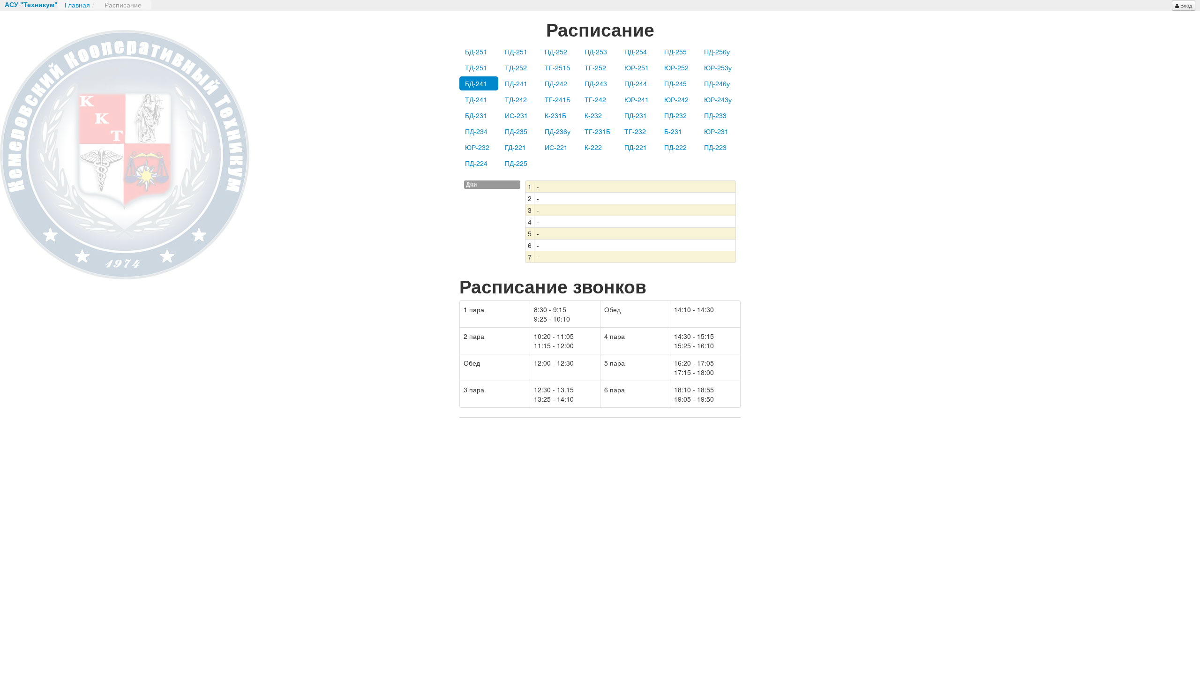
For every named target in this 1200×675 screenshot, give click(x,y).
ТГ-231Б (597, 131)
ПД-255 (675, 51)
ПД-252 (556, 51)
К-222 (593, 147)
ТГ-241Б (557, 99)
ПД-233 (715, 115)
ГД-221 (515, 147)
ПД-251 (516, 51)
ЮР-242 (676, 99)
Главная (77, 4)
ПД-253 (596, 51)
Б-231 (673, 131)
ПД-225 (516, 163)
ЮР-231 (716, 131)
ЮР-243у (718, 99)
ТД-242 (516, 99)
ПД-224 (476, 163)
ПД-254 (635, 51)
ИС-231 (516, 115)
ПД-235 (516, 131)
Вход (1186, 5)
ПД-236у (557, 131)
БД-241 (476, 83)
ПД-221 (635, 147)
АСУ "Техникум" (31, 4)
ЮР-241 (636, 99)
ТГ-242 (595, 99)
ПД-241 (516, 83)
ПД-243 (596, 83)
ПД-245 (675, 83)
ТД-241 (476, 99)
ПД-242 (556, 83)
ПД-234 (476, 131)
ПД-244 (635, 83)
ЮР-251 (636, 67)
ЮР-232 (477, 147)
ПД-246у (717, 83)
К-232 (593, 115)
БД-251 (476, 51)
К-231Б (555, 115)
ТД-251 (476, 67)
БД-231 (476, 115)
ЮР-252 (676, 67)
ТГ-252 (595, 67)
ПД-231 (635, 115)
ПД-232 (675, 115)
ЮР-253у (718, 67)
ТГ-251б (557, 67)
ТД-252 (516, 67)
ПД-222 (675, 147)
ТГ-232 (635, 131)
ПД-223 (715, 147)
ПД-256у (717, 51)
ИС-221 (556, 147)
